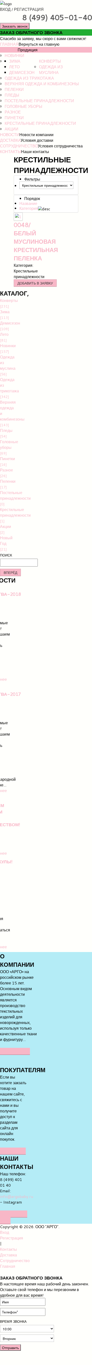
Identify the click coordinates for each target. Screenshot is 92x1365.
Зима (14, 61)
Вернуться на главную (39, 44)
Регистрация (11, 1238)
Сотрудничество (19, 146)
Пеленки (14, 89)
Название (28, 203)
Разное (13, 112)
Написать (13, 1151)
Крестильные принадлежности (40, 123)
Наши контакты (35, 151)
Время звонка (13, 1321)
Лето (14, 67)
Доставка (10, 140)
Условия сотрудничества (60, 146)
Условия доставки (37, 140)
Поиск (6, 555)
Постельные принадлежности (39, 100)
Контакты (10, 151)
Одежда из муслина (51, 69)
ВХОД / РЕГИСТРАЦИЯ (22, 9)
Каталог (9, 50)
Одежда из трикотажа (29, 78)
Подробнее (15, 1051)
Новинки (14, 55)
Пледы (12, 95)
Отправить (10, 1347)
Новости (9, 134)
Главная (9, 44)
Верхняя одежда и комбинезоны (42, 83)
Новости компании (36, 134)
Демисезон (22, 72)
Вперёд (10, 572)
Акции (11, 129)
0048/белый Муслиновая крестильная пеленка (36, 241)
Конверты (50, 61)
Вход (4, 1232)
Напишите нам (13, 1217)
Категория (28, 208)
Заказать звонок (14, 26)
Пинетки (14, 117)
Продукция (28, 50)
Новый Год (3, 543)
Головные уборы (23, 106)
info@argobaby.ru (16, 1196)
